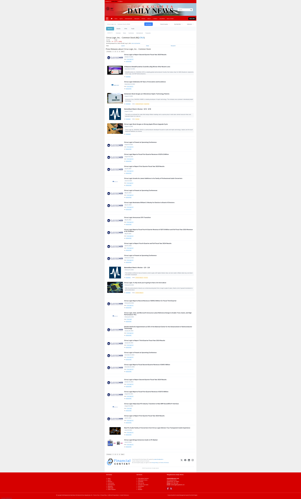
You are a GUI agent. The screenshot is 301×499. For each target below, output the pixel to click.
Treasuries (148, 33)
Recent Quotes (164, 24)
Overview (118, 33)
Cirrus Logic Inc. (130, 86)
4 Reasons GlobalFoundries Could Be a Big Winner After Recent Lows (147, 66)
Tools (132, 28)
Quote (123, 45)
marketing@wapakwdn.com (177, 484)
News (124, 33)
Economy (137, 119)
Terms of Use (96, 495)
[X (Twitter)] (181, 461)
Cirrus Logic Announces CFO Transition (137, 217)
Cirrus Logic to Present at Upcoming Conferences (140, 190)
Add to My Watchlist (135, 43)
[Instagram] (192, 461)
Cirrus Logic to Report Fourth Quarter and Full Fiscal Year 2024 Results (147, 243)
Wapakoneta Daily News (69, 495)
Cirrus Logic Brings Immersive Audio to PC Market (141, 440)
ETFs (125, 28)
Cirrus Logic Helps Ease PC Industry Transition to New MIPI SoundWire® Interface (151, 404)
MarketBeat (128, 76)
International (139, 33)
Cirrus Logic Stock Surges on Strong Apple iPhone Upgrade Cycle (146, 124)
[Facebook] (185, 461)
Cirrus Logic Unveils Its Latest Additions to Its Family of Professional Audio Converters (153, 178)
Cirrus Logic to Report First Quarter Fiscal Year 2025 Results (144, 166)
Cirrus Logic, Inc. (130, 59)
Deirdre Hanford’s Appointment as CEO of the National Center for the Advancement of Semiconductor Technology (158, 327)
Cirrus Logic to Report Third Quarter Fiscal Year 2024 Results (144, 340)
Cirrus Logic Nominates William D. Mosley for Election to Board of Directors (149, 202)
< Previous (109, 51)
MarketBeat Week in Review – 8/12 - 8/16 (137, 109)
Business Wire (128, 61)
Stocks (118, 28)
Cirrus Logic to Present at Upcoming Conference (140, 142)
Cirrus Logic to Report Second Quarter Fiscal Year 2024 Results (145, 379)
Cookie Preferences (124, 495)
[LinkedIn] (189, 461)
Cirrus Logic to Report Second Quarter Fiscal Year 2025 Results (145, 54)
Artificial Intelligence (139, 277)
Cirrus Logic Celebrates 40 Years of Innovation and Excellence (145, 82)
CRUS (141, 37)
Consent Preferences (6, 498)
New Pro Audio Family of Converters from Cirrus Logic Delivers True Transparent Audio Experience (157, 428)
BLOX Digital (194, 495)
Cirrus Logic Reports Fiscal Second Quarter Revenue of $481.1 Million (147, 364)
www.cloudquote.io (158, 459)
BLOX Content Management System (181, 495)
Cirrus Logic (129, 319)
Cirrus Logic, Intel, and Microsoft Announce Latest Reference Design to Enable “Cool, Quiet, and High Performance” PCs (158, 313)
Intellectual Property (139, 103)
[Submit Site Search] (191, 9)
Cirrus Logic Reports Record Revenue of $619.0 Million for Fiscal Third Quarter (150, 301)
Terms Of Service (164, 462)
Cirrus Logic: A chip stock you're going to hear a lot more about (145, 282)
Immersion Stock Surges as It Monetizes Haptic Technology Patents (146, 94)
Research (173, 45)
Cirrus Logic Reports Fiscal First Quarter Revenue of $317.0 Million (146, 391)
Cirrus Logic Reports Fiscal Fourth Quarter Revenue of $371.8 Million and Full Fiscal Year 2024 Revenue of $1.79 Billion (158, 230)
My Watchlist (177, 24)
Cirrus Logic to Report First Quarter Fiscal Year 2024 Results (144, 416)
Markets (110, 28)
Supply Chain (146, 103)
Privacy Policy (155, 462)
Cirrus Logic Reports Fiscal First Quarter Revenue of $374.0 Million (146, 154)
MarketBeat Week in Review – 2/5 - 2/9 (137, 267)
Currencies (131, 33)
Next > (122, 51)
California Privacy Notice (113, 495)
